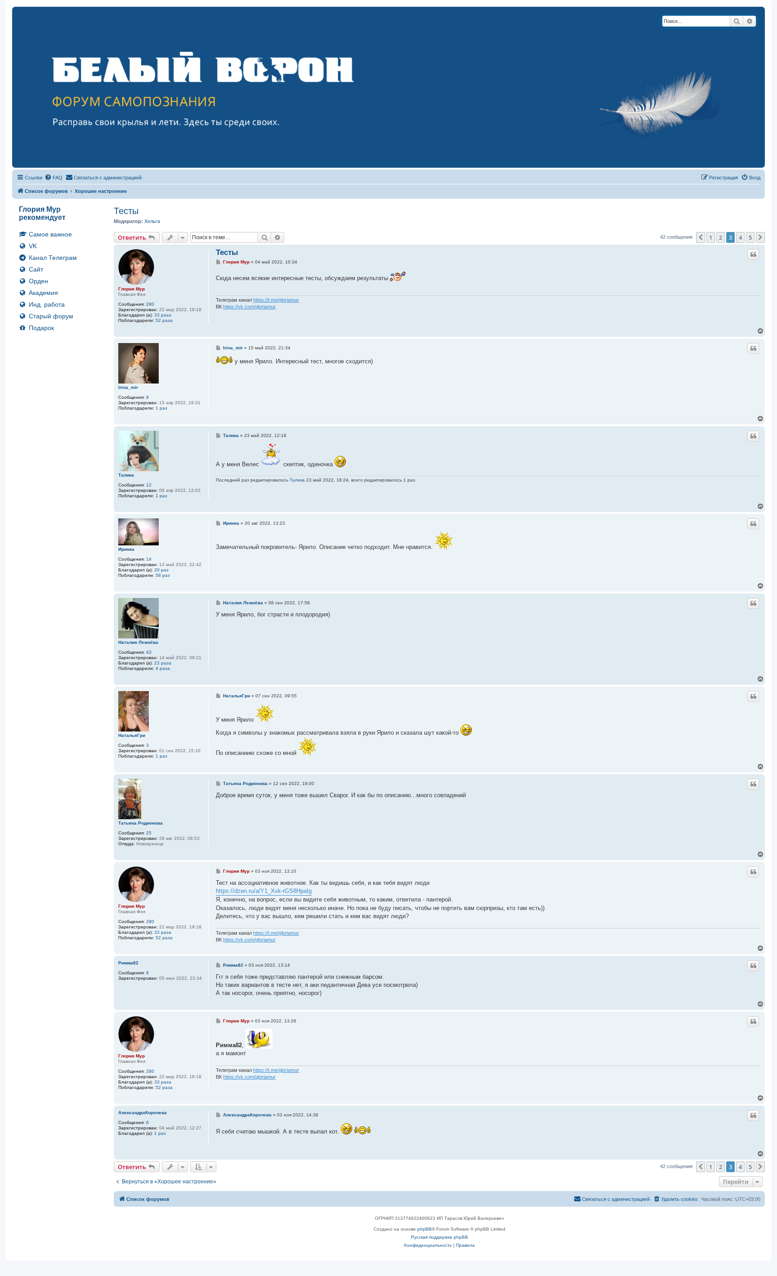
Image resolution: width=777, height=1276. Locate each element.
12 (149, 484)
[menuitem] (54, 177)
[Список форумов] (388, 87)
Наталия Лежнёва (138, 642)
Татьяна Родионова (140, 823)
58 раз (163, 575)
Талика (126, 475)
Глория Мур (131, 288)
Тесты (126, 211)
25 (149, 832)
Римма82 (128, 962)
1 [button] (710, 237)
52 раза (164, 320)
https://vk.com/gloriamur (249, 306)
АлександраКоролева (142, 1112)
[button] (700, 237)
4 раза (163, 668)
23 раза (162, 662)
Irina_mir (128, 387)
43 (149, 652)
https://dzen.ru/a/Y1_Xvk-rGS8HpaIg (264, 891)
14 (149, 559)
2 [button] (720, 237)
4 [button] (740, 237)
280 (150, 304)
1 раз (161, 408)
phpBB (424, 1229)
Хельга (152, 221)
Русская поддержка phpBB (439, 1237)
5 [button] (750, 237)
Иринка (126, 549)
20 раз (161, 569)
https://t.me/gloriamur (276, 300)
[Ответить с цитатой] (753, 254)
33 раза (162, 314)
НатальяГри (131, 735)
